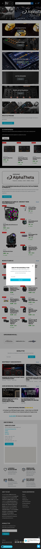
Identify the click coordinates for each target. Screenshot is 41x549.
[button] (6, 546)
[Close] (32, 266)
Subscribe (21, 279)
